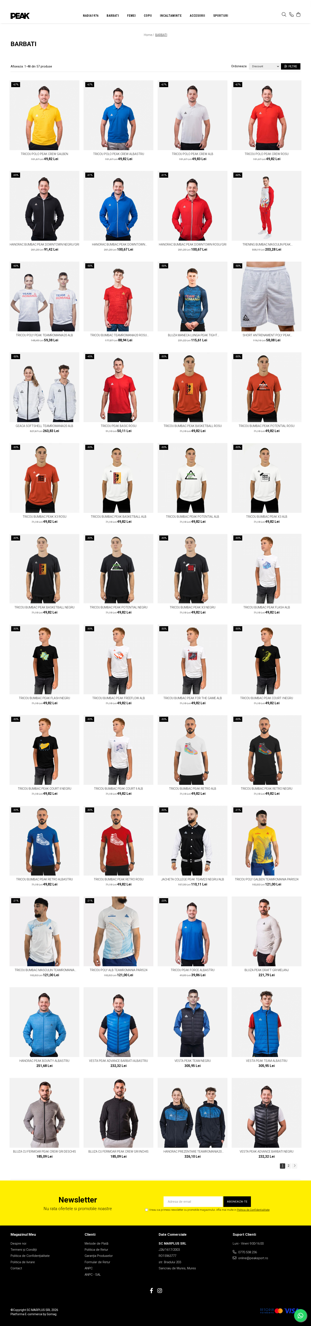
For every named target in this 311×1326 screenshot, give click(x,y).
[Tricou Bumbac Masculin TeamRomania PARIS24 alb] (44, 931)
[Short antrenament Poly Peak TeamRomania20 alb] (266, 296)
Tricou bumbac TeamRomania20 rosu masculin (118, 335)
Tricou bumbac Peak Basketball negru (44, 607)
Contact (16, 1268)
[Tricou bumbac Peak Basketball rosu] (192, 387)
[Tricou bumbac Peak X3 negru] (192, 569)
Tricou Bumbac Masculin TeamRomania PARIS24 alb (44, 970)
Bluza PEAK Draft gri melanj (267, 970)
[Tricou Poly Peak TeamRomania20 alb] (44, 296)
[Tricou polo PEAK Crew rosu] (266, 115)
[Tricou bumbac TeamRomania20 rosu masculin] (118, 296)
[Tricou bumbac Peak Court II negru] (44, 750)
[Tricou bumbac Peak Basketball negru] (44, 569)
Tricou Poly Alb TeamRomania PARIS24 (118, 970)
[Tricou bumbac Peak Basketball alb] (118, 478)
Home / (149, 35)
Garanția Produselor (99, 1256)
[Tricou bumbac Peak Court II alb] (118, 750)
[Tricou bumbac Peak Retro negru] (266, 750)
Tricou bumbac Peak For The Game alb (192, 698)
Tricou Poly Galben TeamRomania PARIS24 (267, 879)
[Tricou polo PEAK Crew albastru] (118, 115)
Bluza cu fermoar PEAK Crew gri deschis (44, 1151)
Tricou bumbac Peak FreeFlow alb (118, 698)
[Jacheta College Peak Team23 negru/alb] (192, 841)
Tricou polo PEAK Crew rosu (267, 154)
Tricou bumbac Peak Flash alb (266, 607)
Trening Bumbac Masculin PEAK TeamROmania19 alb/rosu (266, 244)
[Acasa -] (37, 16)
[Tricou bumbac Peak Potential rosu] (266, 387)
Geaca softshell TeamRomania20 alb (44, 426)
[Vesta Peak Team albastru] (266, 1022)
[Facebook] (151, 1291)
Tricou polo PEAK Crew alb (192, 154)
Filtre (292, 66)
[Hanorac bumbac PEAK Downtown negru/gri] (44, 206)
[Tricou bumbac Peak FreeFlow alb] (118, 659)
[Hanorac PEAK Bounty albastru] (44, 1022)
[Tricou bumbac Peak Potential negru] (118, 569)
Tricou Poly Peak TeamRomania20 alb (44, 335)
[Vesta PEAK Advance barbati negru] (266, 1113)
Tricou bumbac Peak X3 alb (266, 516)
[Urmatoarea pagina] (294, 1166)
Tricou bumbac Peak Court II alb (118, 788)
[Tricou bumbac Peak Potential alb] (192, 478)
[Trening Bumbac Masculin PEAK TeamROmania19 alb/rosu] (266, 206)
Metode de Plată (96, 1243)
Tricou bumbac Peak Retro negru (266, 788)
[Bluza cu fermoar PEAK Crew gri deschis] (44, 1113)
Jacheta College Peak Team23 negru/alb (192, 879)
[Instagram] (159, 1291)
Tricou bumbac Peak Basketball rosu (193, 426)
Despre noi (18, 1243)
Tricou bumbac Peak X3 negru (192, 607)
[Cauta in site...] (284, 14)
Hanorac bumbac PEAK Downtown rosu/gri (192, 244)
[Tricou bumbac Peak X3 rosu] (44, 478)
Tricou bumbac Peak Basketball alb (118, 516)
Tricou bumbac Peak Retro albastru (44, 879)
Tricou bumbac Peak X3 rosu (44, 516)
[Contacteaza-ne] (291, 14)
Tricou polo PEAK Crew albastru (118, 154)
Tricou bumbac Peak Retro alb (192, 788)
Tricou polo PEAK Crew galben (44, 154)
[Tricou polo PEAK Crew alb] (192, 115)
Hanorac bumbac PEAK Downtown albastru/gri (118, 244)
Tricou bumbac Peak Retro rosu (118, 879)
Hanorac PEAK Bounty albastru (44, 1060)
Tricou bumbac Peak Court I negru (266, 698)
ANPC (89, 1268)
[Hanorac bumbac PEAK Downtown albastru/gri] (118, 206)
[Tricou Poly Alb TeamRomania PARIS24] (118, 931)
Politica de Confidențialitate (30, 1256)
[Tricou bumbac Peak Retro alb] (192, 750)
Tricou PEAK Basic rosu (118, 426)
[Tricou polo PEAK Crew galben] (44, 115)
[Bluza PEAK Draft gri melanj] (266, 931)
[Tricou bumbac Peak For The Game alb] (192, 659)
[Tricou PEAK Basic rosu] (118, 387)
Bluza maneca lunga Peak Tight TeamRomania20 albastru (192, 335)
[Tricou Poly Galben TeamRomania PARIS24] (266, 841)
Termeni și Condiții (24, 1250)
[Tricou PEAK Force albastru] (192, 931)
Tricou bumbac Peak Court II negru (44, 788)
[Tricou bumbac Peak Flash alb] (266, 569)
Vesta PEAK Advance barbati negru (266, 1151)
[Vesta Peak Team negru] (192, 1022)
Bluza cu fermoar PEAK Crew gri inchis (118, 1151)
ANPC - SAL (93, 1275)
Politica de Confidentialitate (253, 1209)
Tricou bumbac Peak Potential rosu (266, 426)
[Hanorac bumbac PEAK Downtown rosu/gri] (192, 206)
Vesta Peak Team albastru (266, 1060)
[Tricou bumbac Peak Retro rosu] (118, 841)
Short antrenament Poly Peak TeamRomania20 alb (266, 335)
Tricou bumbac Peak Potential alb (192, 516)
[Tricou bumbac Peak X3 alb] (266, 478)
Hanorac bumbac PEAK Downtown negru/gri (44, 244)
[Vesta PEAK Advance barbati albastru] (118, 1022)
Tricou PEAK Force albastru (193, 970)
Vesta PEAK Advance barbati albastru (118, 1060)
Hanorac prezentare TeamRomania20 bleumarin (193, 1151)
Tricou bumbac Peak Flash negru (44, 698)
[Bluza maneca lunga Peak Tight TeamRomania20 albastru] (192, 296)
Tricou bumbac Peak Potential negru (118, 607)
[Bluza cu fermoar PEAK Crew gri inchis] (118, 1113)
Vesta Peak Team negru (193, 1060)
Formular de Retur (97, 1262)
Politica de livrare (23, 1262)
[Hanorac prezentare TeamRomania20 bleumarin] (192, 1113)
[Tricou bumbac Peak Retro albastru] (44, 841)
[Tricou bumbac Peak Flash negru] (44, 659)
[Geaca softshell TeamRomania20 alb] (44, 387)
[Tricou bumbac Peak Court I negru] (266, 659)
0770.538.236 (247, 1252)
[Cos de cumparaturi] (298, 14)
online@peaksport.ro (252, 1258)
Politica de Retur (96, 1250)
